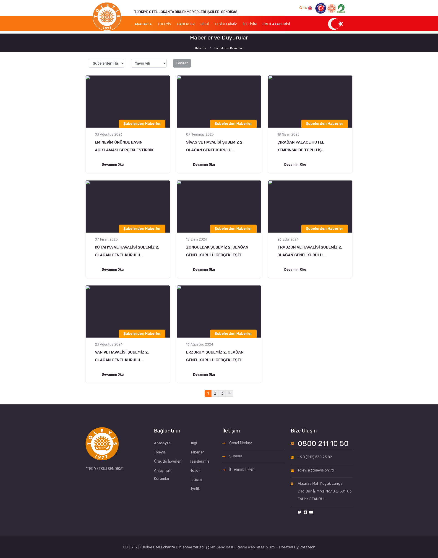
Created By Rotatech (297, 547)
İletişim (196, 479)
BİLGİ (204, 24)
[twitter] (299, 512)
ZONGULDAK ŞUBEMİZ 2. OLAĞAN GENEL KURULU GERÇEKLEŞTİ (217, 251)
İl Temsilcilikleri (242, 469)
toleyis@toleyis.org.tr (316, 470)
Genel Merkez (240, 443)
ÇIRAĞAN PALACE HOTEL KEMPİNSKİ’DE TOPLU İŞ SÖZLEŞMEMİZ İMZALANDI (301, 147)
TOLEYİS (164, 24)
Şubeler (235, 456)
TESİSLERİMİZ (225, 24)
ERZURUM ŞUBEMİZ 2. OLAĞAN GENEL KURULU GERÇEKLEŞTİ (215, 356)
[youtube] (311, 512)
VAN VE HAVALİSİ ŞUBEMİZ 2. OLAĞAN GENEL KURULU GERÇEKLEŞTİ (122, 357)
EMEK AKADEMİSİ (276, 24)
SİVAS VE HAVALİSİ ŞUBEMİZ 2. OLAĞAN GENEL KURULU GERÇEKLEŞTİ (214, 147)
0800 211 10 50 (323, 443)
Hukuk (195, 470)
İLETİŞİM (250, 24)
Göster (182, 63)
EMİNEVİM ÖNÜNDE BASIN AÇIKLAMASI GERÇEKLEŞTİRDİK (124, 146)
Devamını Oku (113, 165)
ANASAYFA (143, 24)
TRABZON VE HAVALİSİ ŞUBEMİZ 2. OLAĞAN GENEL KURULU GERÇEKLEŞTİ (309, 252)
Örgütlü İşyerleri (168, 461)
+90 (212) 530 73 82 (315, 457)
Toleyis (160, 452)
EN (306, 8)
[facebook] (305, 512)
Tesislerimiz (199, 461)
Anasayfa (162, 443)
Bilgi (193, 443)
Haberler (197, 452)
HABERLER (186, 24)
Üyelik (195, 489)
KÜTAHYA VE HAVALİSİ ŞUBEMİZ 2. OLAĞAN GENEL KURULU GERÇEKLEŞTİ (127, 252)
